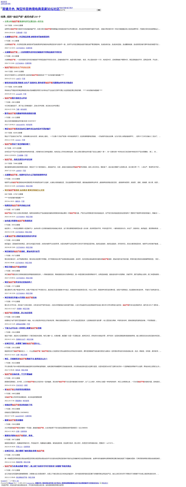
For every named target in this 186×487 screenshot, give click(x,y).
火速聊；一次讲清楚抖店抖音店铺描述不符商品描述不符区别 (33, 52)
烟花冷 (17, 201)
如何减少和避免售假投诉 (18, 221)
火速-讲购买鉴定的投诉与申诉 (21, 236)
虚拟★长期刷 (20, 324)
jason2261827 (19, 416)
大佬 (17, 355)
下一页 (16, 481)
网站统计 (105, 483)
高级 (64, 8)
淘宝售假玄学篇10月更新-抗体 (21, 297)
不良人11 (19, 447)
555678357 (19, 385)
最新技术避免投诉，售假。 (19, 436)
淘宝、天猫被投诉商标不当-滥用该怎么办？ (26, 359)
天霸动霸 (19, 32)
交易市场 (29, 48)
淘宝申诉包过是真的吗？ (18, 282)
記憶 (17, 431)
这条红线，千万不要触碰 (18, 374)
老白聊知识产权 (21, 477)
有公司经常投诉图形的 (17, 389)
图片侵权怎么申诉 (16, 98)
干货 (25, 32)
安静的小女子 (20, 339)
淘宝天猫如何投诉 (16, 267)
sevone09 (19, 94)
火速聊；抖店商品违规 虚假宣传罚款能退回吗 (27, 37)
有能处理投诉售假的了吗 (18, 405)
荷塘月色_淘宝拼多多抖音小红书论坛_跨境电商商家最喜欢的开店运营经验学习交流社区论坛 (67, 483)
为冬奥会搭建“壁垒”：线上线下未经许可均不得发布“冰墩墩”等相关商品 (38, 466)
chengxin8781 (20, 124)
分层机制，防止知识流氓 (18, 313)
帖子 (68, 8)
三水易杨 (20, 155)
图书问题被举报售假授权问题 (20, 113)
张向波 (17, 370)
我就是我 (19, 462)
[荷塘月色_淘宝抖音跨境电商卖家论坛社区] (30, 9)
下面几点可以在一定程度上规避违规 (23, 328)
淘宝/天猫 (29, 186)
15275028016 (20, 48)
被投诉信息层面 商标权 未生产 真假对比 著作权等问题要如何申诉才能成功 (39, 83)
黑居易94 (18, 401)
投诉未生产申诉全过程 (17, 67)
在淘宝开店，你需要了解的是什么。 (23, 343)
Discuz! (10, 483)
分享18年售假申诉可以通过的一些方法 (24, 21)
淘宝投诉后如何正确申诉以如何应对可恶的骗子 (28, 129)
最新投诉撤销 (14, 420)
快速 (61, 8)
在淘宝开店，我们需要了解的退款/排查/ (24, 451)
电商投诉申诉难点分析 (17, 205)
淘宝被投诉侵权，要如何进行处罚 (22, 251)
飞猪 (17, 109)
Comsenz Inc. (30, 483)
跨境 (26, 385)
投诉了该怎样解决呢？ (17, 144)
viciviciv (18, 140)
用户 (71, 8)
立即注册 (4, 4)
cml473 (18, 78)
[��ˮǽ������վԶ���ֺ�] (100, 483)
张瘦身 (19, 308)
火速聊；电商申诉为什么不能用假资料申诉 (26, 175)
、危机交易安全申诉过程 (18, 159)
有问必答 (24, 109)
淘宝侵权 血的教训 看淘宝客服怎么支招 (24, 190)
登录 (8, 4)
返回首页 (4, 2)
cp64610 (18, 170)
